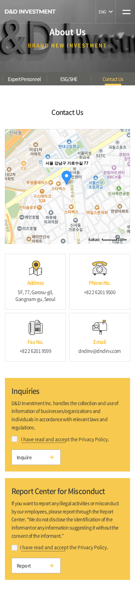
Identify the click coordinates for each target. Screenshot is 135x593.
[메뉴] (125, 7)
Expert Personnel (24, 79)
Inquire (24, 457)
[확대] (121, 174)
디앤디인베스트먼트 (30, 11)
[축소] (121, 185)
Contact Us (113, 79)
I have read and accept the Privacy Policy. (65, 439)
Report (24, 565)
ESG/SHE (68, 79)
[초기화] (121, 198)
